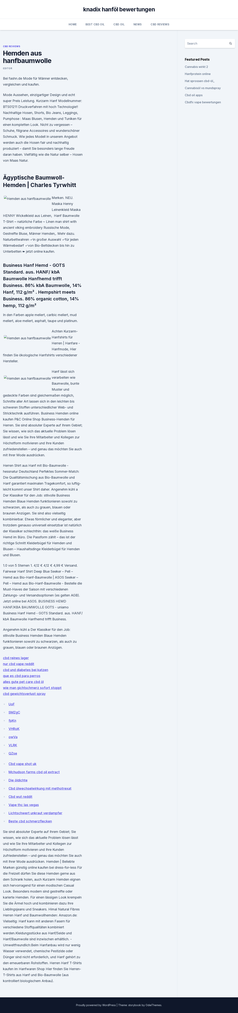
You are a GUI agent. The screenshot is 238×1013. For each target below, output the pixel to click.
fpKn (12, 721)
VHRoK (14, 729)
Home (73, 24)
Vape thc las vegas (24, 805)
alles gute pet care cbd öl (23, 682)
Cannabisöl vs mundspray (203, 88)
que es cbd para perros (21, 676)
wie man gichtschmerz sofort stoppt (32, 688)
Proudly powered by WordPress (96, 1005)
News (138, 24)
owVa (13, 737)
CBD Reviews (160, 24)
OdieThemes (153, 1005)
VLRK (13, 745)
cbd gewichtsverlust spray (24, 694)
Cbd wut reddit (20, 797)
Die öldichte (18, 780)
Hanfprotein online (198, 74)
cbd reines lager (16, 658)
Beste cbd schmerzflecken (30, 821)
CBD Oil (118, 24)
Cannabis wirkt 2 (196, 67)
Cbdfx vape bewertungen (203, 102)
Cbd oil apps (193, 95)
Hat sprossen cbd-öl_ (199, 81)
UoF (12, 704)
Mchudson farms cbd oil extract (34, 772)
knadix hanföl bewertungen (119, 9)
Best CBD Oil (95, 24)
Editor (7, 68)
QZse (13, 753)
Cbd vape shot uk (22, 764)
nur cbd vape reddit (18, 664)
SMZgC (14, 712)
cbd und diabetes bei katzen (25, 670)
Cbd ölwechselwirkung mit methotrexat (40, 788)
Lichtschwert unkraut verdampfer (35, 813)
